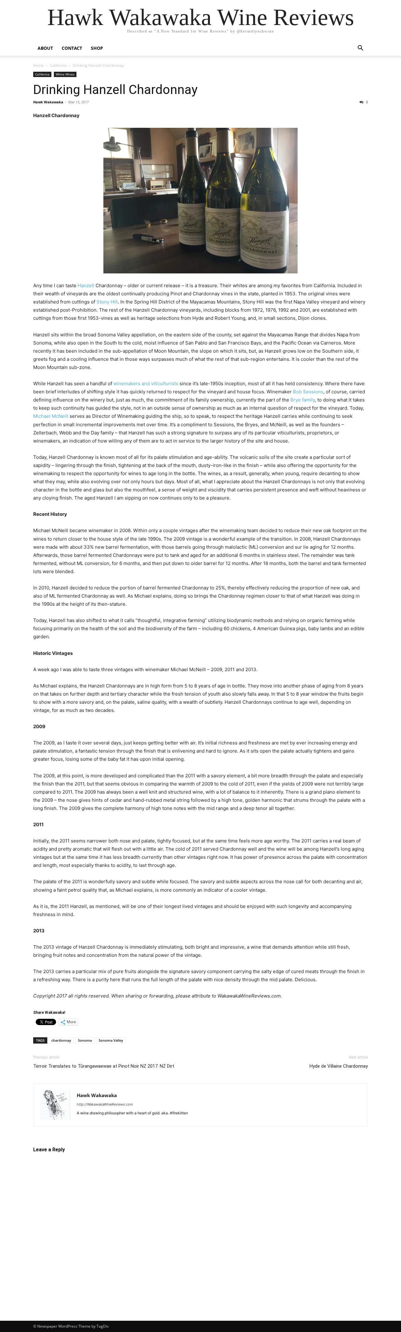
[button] (360, 49)
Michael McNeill (50, 416)
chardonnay (61, 1040)
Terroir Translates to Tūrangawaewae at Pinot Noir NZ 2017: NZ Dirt (103, 1066)
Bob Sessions (308, 392)
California (58, 65)
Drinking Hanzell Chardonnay (115, 89)
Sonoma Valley (111, 1040)
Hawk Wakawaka (48, 102)
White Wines (65, 74)
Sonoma (85, 1040)
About (45, 48)
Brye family (302, 400)
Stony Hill (107, 302)
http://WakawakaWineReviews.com (105, 1104)
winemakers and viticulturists (145, 383)
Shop (97, 48)
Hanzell (86, 285)
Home (38, 65)
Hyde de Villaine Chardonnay (339, 1066)
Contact (72, 48)
